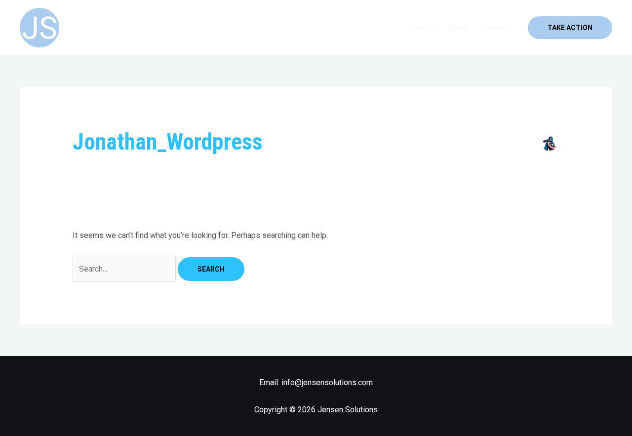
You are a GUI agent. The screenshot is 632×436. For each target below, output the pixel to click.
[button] (570, 27)
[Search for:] (125, 269)
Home (421, 27)
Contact (497, 27)
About (458, 27)
